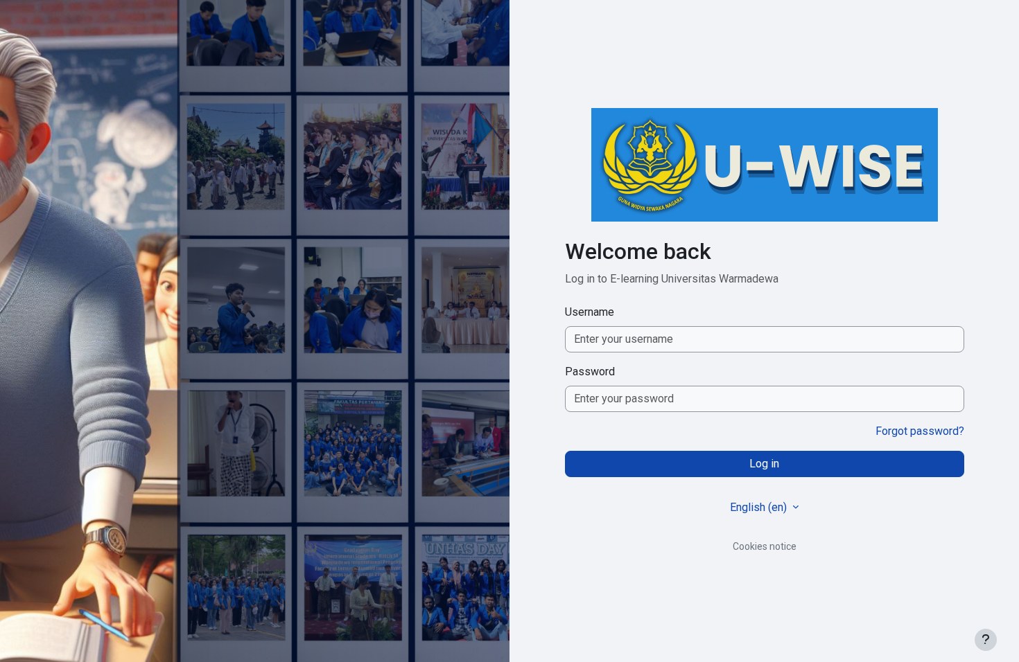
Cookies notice (764, 546)
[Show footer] (986, 640)
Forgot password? (920, 431)
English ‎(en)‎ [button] (760, 507)
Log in (764, 463)
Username (589, 312)
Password (590, 371)
